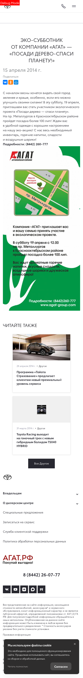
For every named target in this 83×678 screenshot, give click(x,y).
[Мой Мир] (16, 82)
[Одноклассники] (10, 82)
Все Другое (41, 463)
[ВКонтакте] (5, 82)
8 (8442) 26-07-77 (41, 574)
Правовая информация (17, 634)
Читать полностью (18, 666)
